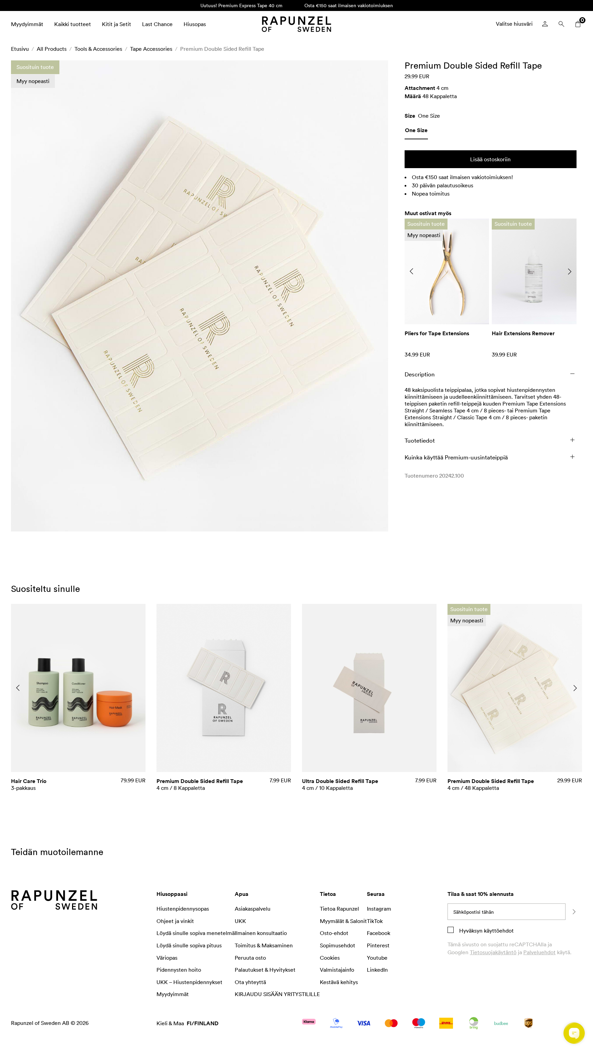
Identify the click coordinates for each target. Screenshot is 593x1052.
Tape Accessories (151, 48)
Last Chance (157, 24)
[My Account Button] (545, 24)
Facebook (378, 933)
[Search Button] (561, 24)
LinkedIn (377, 969)
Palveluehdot (539, 952)
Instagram (379, 908)
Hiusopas (195, 24)
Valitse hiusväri (514, 23)
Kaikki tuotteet (72, 24)
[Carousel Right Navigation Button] (570, 271)
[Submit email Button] (574, 911)
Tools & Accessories (98, 48)
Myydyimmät (27, 24)
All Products (52, 48)
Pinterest (378, 945)
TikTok (375, 920)
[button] (199, 295)
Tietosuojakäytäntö (493, 952)
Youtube (377, 957)
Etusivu (20, 48)
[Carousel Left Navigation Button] (411, 271)
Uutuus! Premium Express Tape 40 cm (241, 5)
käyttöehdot (498, 930)
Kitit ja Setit (116, 24)
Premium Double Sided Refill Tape (222, 48)
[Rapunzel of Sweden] (296, 24)
